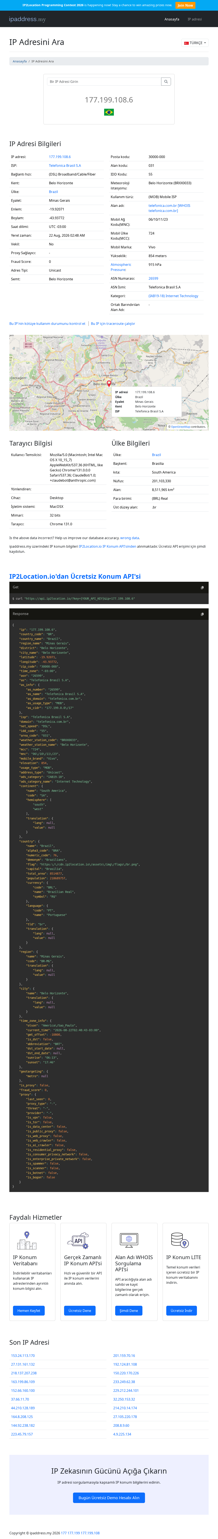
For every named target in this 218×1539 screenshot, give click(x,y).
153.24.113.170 (23, 1355)
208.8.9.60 (121, 1425)
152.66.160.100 (23, 1390)
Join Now (185, 5)
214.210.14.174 (125, 1408)
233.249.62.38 (124, 1381)
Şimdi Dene (129, 1310)
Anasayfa (172, 19)
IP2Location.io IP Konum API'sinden (108, 546)
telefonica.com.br (163, 205)
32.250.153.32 (124, 1399)
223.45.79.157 (22, 1434)
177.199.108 (90, 1533)
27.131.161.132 (23, 1364)
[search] (166, 82)
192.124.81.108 (125, 1364)
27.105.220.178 (125, 1416)
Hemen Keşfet (28, 1310)
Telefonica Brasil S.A (65, 165)
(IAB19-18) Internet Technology (173, 296)
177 (64, 1533)
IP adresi (195, 19)
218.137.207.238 (24, 1373)
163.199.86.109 (23, 1381)
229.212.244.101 (126, 1390)
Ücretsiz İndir (181, 1310)
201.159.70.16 (124, 1355)
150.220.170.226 (126, 1373)
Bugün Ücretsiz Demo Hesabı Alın (109, 1497)
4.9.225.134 (122, 1434)
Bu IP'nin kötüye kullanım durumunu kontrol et (47, 323)
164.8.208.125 (22, 1416)
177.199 (73, 1533)
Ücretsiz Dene (80, 1310)
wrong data (129, 538)
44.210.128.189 (23, 1408)
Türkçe (196, 42)
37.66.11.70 (20, 1399)
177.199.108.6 (60, 156)
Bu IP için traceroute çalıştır (113, 323)
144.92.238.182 (23, 1425)
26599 (153, 278)
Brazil (53, 191)
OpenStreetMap (180, 427)
